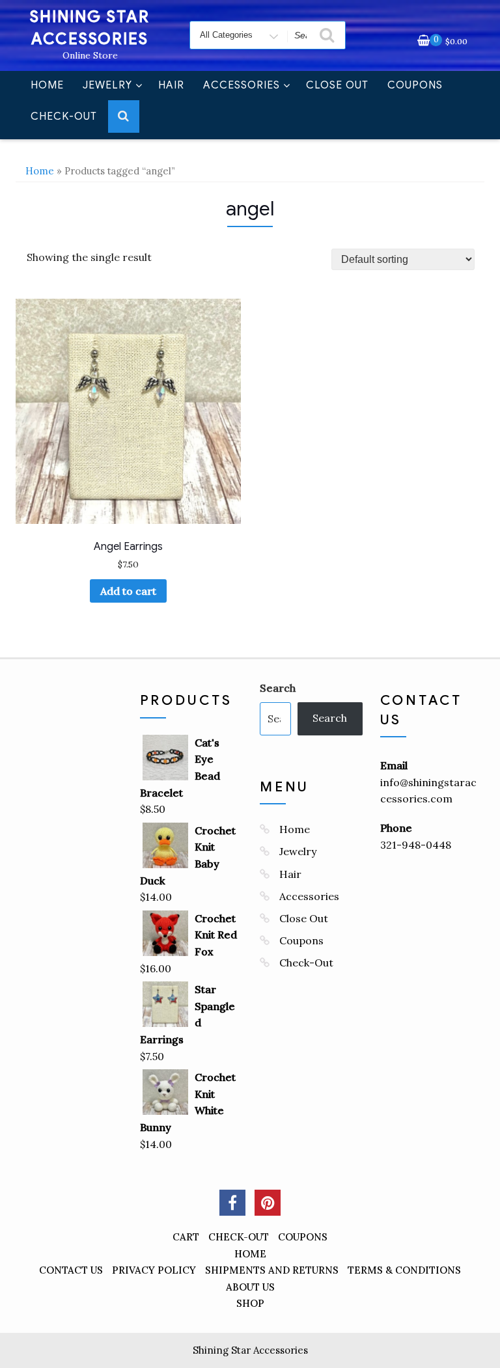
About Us (250, 1287)
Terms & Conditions (404, 1270)
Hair (171, 85)
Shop (250, 1303)
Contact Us (71, 1270)
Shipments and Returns (272, 1270)
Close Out (337, 85)
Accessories (241, 85)
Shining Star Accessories (250, 1350)
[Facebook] (232, 1203)
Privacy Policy (154, 1270)
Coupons (415, 85)
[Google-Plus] (268, 1203)
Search (278, 687)
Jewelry (107, 85)
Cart (186, 1237)
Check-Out (64, 116)
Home (47, 85)
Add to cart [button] (128, 590)
